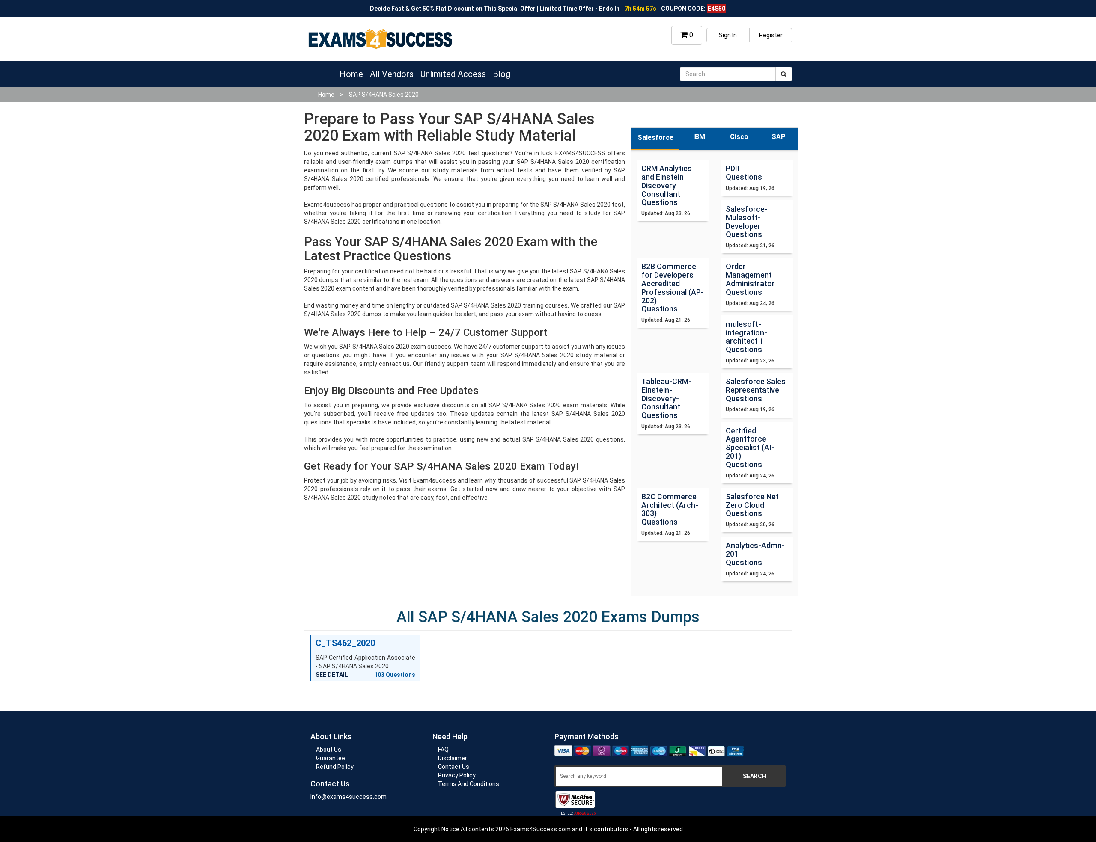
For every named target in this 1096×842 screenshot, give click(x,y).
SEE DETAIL (332, 674)
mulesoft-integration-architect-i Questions (746, 337)
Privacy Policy (457, 775)
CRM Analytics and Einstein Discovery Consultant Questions (666, 185)
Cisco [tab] (739, 137)
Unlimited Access (453, 74)
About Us (328, 749)
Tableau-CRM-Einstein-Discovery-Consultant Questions (666, 398)
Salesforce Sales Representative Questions (756, 390)
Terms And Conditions (468, 783)
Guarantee (330, 758)
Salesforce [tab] (655, 137)
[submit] (783, 74)
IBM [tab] (699, 137)
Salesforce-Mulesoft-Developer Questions (747, 222)
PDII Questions (744, 172)
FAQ (443, 749)
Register (771, 35)
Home (351, 74)
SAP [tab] (778, 137)
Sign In (728, 35)
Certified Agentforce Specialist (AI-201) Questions (750, 447)
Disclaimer (452, 758)
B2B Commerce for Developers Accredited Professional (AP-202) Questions (672, 287)
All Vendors (392, 74)
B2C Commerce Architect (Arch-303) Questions (669, 509)
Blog (501, 74)
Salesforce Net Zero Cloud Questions (752, 505)
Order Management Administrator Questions (750, 279)
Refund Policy (335, 766)
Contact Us (453, 766)
